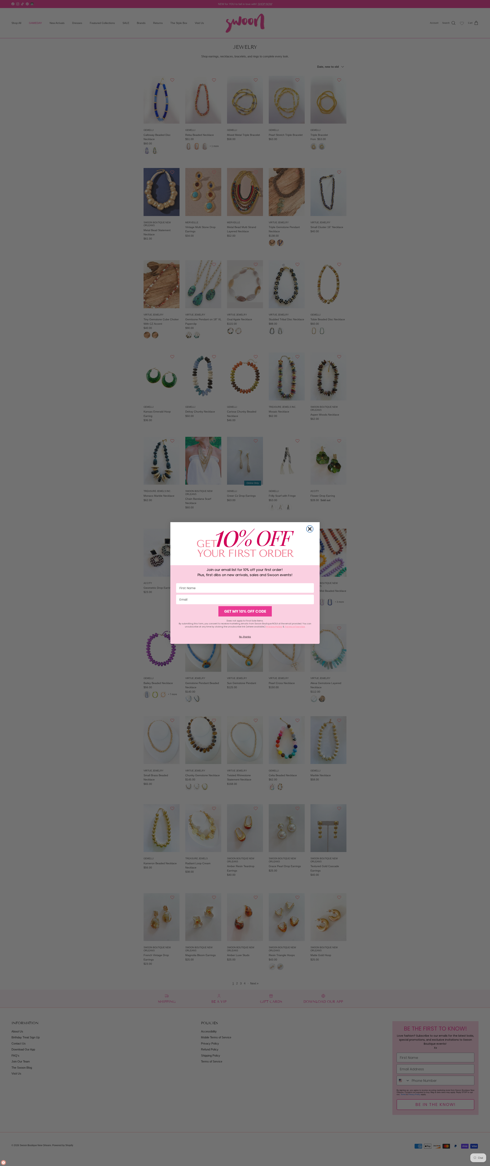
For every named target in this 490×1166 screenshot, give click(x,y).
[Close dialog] (309, 529)
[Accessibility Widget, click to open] (3, 1162)
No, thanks (245, 636)
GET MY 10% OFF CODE (245, 611)
